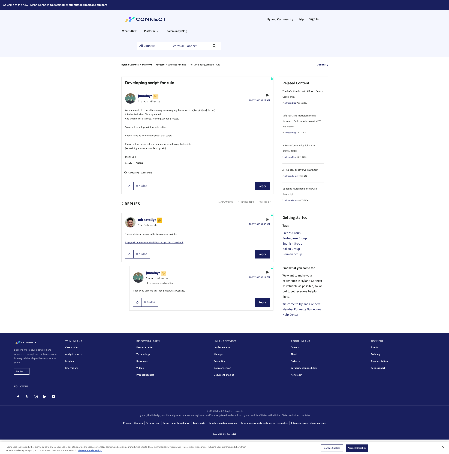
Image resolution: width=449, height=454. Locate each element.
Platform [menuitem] (149, 31)
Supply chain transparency (223, 423)
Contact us (22, 371)
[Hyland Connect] (145, 19)
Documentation (379, 361)
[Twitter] (27, 396)
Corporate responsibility (304, 368)
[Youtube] (53, 396)
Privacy (127, 423)
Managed (218, 354)
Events (374, 347)
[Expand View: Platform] (157, 31)
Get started (57, 5)
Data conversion (222, 368)
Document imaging (224, 375)
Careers (295, 347)
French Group (291, 233)
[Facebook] (18, 396)
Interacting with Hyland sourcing (308, 423)
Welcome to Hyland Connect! (301, 304)
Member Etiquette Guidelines (301, 309)
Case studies (72, 347)
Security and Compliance (176, 423)
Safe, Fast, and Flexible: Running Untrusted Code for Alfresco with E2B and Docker (301, 121)
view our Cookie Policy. (90, 450)
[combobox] (194, 46)
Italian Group (291, 249)
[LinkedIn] (45, 396)
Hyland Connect (129, 65)
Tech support (378, 368)
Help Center (290, 314)
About (294, 354)
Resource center (144, 347)
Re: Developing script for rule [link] (205, 65)
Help (301, 19)
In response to (161, 283)
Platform (147, 65)
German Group (292, 254)
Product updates (145, 375)
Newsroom (296, 375)
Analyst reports (73, 354)
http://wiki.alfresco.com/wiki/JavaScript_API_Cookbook (154, 242)
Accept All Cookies (357, 448)
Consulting (219, 361)
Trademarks (199, 423)
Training (375, 354)
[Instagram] (36, 396)
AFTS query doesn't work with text (300, 170)
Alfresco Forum (291, 176)
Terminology (143, 354)
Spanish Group (292, 243)
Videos (140, 368)
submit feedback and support (88, 5)
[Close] (443, 447)
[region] (224, 448)
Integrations (71, 368)
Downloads (142, 361)
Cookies (138, 423)
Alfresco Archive (177, 65)
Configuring (133, 172)
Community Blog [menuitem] (177, 31)
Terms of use (152, 423)
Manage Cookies (332, 448)
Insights (69, 361)
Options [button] (321, 65)
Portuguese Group (294, 238)
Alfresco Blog (290, 102)
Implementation (222, 347)
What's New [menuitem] (129, 31)
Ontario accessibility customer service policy (264, 423)
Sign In (314, 19)
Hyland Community (280, 19)
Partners (295, 361)
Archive (139, 162)
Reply (262, 186)
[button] (129, 186)
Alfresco (160, 65)
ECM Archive (146, 172)
